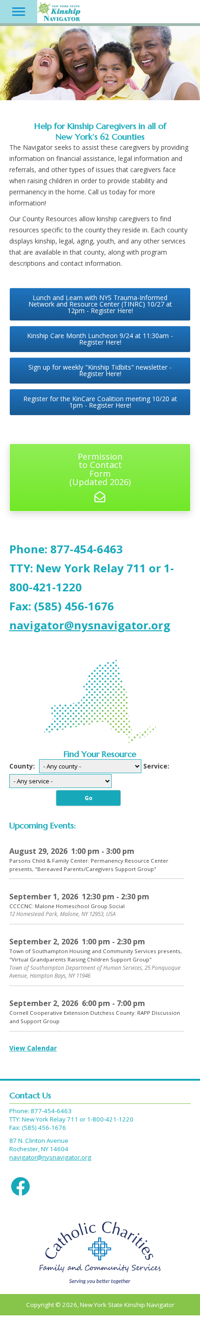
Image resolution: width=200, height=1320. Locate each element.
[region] (100, 63)
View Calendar (33, 1048)
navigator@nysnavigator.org (50, 1157)
